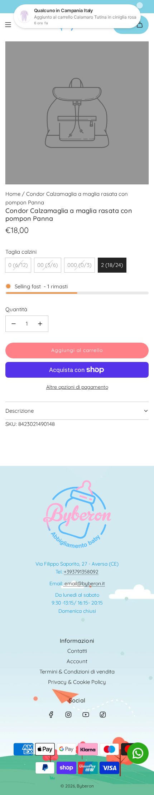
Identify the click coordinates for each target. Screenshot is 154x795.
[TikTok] (103, 714)
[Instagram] (68, 714)
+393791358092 (81, 571)
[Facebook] (51, 714)
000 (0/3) (79, 265)
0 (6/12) (18, 265)
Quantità (16, 309)
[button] (138, 762)
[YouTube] (85, 714)
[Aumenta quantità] (40, 324)
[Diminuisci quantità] (13, 324)
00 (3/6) (47, 265)
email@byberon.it (84, 583)
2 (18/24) (112, 265)
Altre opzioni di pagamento (77, 387)
